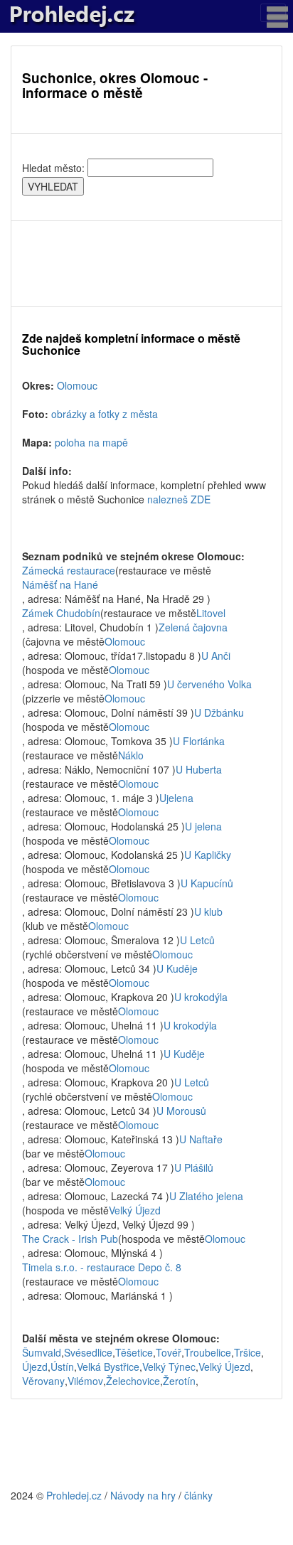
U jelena (203, 826)
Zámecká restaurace (68, 570)
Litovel (210, 613)
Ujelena (176, 798)
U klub (208, 911)
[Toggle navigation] (273, 13)
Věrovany (43, 1381)
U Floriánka (199, 741)
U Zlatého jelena (206, 1196)
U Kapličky (207, 855)
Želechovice (133, 1381)
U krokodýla (201, 997)
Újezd (35, 1366)
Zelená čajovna (193, 627)
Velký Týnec (169, 1366)
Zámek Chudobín (61, 613)
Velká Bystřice (108, 1366)
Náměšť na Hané (60, 584)
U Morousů (181, 1110)
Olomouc (77, 385)
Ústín (62, 1366)
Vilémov (85, 1381)
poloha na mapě (91, 442)
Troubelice (207, 1352)
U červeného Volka (209, 684)
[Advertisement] (146, 264)
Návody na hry (143, 1495)
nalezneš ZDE (179, 499)
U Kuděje (177, 968)
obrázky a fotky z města (104, 414)
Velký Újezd (135, 1210)
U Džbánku (219, 712)
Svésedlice (88, 1352)
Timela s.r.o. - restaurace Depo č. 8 (101, 1267)
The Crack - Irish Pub (70, 1238)
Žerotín (179, 1381)
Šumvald (41, 1352)
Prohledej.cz (74, 1495)
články (198, 1495)
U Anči (215, 655)
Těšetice (134, 1352)
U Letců (197, 940)
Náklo (131, 755)
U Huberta (199, 769)
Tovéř (168, 1352)
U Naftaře (201, 1139)
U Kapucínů (207, 883)
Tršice (247, 1352)
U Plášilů (193, 1167)
